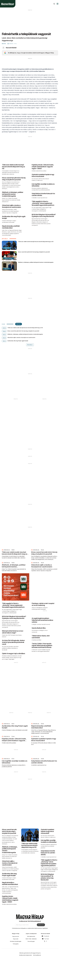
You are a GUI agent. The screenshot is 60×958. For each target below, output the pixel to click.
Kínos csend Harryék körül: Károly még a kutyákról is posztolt (34, 252)
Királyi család (8, 258)
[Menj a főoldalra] (7, 4)
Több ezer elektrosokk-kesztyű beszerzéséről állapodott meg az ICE (36, 241)
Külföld (7, 248)
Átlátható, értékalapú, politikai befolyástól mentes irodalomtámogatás (36, 262)
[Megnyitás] (57, 3)
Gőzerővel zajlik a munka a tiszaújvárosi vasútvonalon (21, 337)
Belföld (7, 268)
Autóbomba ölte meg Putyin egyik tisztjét (18, 340)
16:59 (4, 328)
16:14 (4, 341)
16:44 (4, 331)
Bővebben (30, 344)
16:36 (4, 334)
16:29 (4, 337)
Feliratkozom (41, 924)
